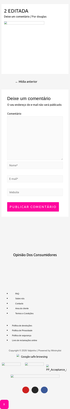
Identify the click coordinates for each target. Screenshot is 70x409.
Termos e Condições (24, 313)
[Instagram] (35, 390)
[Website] (35, 192)
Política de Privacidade (22, 330)
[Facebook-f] (44, 390)
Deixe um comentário (17, 16)
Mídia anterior (26, 81)
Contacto (19, 303)
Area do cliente (22, 308)
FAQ (17, 294)
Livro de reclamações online (24, 340)
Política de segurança (21, 335)
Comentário (14, 113)
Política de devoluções (22, 326)
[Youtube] (25, 390)
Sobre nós (19, 298)
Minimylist (56, 350)
